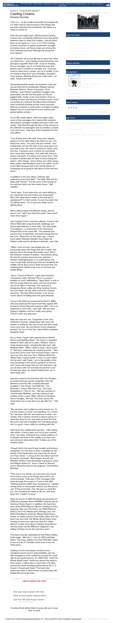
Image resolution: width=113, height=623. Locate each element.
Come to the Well (88, 75)
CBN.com (14, 22)
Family (55, 4)
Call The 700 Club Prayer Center (28, 599)
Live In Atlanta (73, 93)
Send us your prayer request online (29, 595)
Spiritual (47, 4)
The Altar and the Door (91, 84)
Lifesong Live (87, 87)
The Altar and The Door (77, 106)
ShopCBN (62, 5)
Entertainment (80, 4)
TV (89, 4)
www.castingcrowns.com (77, 66)
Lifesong (71, 90)
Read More (103, 112)
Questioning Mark (74, 129)
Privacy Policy (102, 619)
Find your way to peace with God (28, 592)
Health (62, 4)
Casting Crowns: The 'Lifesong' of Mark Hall (86, 135)
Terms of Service (89, 619)
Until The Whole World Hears (93, 78)
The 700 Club (26, 4)
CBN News (38, 4)
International (97, 4)
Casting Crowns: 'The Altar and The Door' (85, 123)
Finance (69, 4)
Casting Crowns (74, 97)
